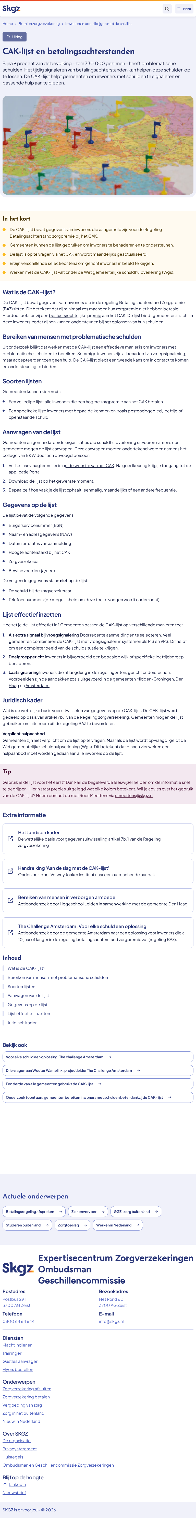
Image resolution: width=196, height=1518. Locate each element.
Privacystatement (20, 1448)
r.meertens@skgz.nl (134, 795)
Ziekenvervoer (83, 1211)
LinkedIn (17, 1484)
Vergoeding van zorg (22, 1405)
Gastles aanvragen (20, 1361)
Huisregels (13, 1456)
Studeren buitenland (23, 1225)
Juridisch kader (22, 1022)
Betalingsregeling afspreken (30, 1211)
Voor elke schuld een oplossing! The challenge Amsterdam (54, 1056)
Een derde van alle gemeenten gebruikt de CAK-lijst (49, 1083)
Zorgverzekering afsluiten (27, 1388)
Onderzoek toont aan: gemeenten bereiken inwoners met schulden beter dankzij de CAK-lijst (84, 1097)
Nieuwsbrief (14, 1492)
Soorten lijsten (21, 986)
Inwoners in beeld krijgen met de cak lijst (98, 23)
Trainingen (12, 1353)
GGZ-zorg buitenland (132, 1211)
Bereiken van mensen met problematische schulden (58, 977)
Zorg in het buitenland (23, 1413)
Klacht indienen (17, 1345)
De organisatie (17, 1440)
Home (8, 23)
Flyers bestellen (18, 1369)
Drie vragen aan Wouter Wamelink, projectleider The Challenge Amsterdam (69, 1070)
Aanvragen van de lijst (28, 995)
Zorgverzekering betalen (26, 1396)
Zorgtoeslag (68, 1225)
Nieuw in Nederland (21, 1421)
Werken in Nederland (113, 1225)
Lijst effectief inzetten (29, 1013)
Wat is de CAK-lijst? (26, 968)
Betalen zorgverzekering (39, 23)
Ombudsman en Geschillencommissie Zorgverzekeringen (58, 1465)
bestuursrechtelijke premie (75, 315)
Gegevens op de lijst (27, 1004)
